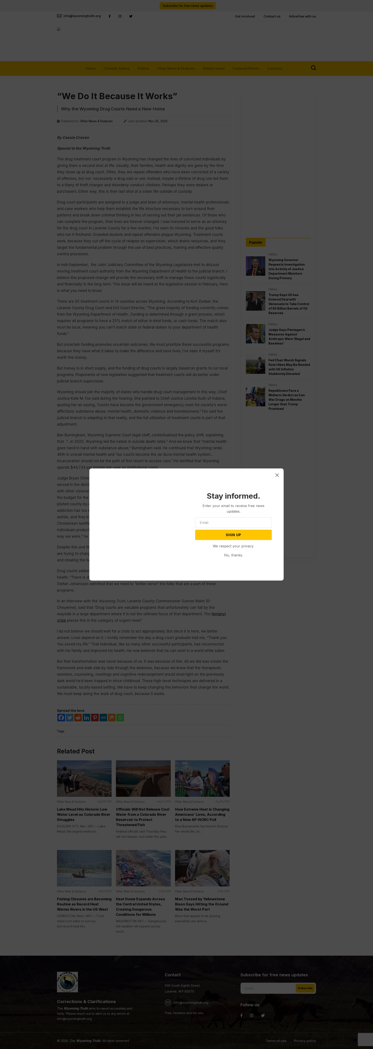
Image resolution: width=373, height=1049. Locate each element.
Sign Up (233, 535)
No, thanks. (233, 555)
